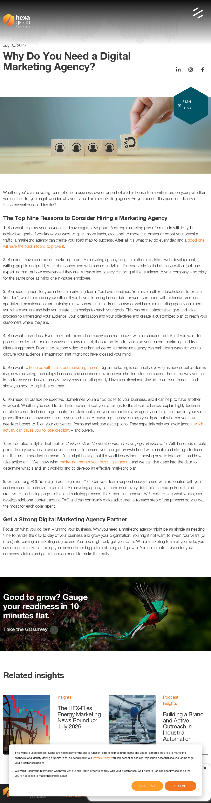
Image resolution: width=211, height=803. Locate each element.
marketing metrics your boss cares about (95, 463)
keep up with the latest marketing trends (63, 368)
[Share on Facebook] (202, 69)
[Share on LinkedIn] (178, 69)
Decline (180, 786)
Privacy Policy (101, 757)
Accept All (147, 786)
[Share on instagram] (190, 69)
